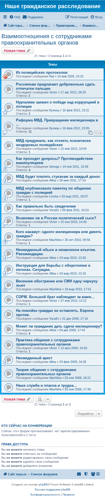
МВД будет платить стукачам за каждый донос (58, 176)
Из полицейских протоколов (41, 72)
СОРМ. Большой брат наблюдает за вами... (55, 297)
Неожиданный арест (34, 358)
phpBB (43, 484)
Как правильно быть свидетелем (46, 206)
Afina (52, 180)
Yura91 (54, 210)
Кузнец (54, 110)
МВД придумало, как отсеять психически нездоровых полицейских (53, 143)
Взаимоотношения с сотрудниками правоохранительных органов (46, 39)
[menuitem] (14, 17)
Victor (53, 92)
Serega (54, 166)
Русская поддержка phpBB (52, 489)
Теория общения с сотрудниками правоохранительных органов (46, 372)
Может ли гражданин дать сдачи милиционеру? (59, 326)
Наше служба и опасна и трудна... (46, 385)
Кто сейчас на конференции (26, 425)
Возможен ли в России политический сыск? (56, 218)
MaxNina (55, 239)
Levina (53, 196)
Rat (51, 76)
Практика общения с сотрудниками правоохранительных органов (48, 342)
